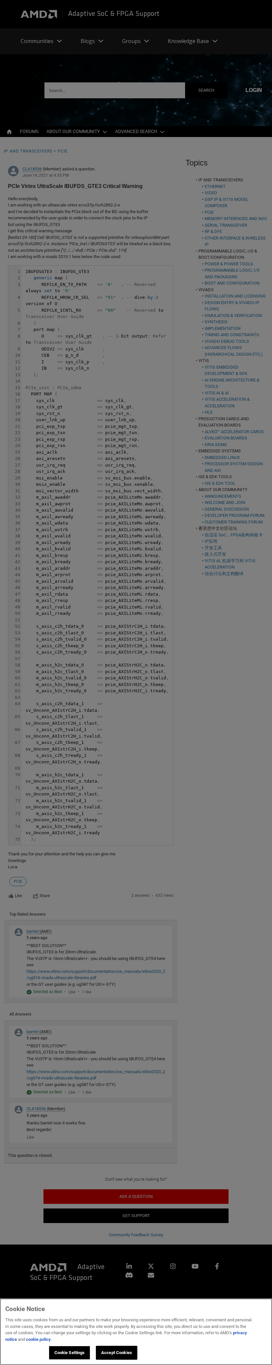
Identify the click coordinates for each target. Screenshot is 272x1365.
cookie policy (38, 1339)
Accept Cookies (116, 1352)
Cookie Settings (69, 1352)
